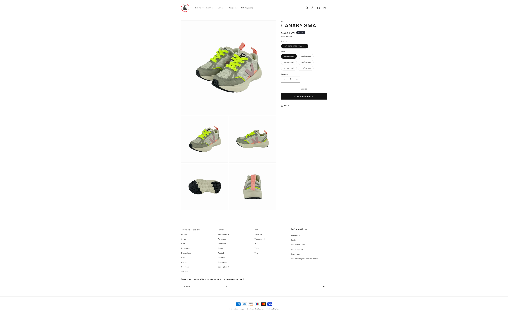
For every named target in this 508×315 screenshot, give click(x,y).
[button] (199, 8)
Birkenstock (186, 248)
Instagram (295, 254)
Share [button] (286, 105)
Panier (294, 240)
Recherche (295, 235)
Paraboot (222, 239)
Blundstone (186, 253)
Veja (256, 253)
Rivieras (221, 257)
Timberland (260, 239)
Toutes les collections (190, 230)
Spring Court (223, 267)
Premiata (222, 243)
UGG (256, 243)
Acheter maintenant (304, 96)
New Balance (223, 234)
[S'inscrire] (226, 287)
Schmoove (222, 262)
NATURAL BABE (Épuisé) (294, 46)
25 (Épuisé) (306, 62)
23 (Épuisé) (306, 56)
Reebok (221, 253)
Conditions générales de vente (304, 258)
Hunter (221, 230)
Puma (220, 248)
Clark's (184, 262)
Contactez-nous (298, 244)
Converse (185, 267)
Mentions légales (272, 309)
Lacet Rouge (239, 309)
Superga (258, 234)
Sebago (184, 271)
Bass (183, 243)
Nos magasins (297, 249)
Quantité (284, 74)
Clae (183, 257)
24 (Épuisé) (289, 62)
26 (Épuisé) (289, 68)
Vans (256, 248)
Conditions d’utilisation (255, 309)
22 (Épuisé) (289, 56)
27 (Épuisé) (306, 68)
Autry (183, 239)
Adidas (184, 234)
